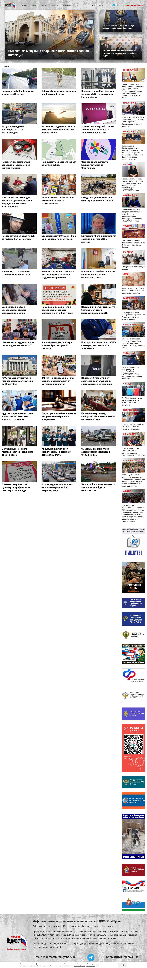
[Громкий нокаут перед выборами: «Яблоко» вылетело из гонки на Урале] (98, 400)
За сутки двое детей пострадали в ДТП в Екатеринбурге (13, 129)
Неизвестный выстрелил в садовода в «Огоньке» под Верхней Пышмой (16, 164)
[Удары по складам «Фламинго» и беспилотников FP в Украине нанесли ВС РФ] (59, 113)
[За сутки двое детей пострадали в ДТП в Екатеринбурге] (19, 113)
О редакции (67, 5)
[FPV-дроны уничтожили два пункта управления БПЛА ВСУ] (98, 184)
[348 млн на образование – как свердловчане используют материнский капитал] (59, 365)
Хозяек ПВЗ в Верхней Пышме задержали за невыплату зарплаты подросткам (97, 129)
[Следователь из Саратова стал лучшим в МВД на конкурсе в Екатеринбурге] (98, 78)
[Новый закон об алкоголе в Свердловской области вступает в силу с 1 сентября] (59, 294)
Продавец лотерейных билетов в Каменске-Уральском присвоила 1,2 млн (98, 274)
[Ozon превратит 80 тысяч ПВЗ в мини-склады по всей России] (59, 223)
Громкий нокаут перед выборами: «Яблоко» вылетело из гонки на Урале (98, 416)
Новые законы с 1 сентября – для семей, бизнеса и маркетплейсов (58, 200)
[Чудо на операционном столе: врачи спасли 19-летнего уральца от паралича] (19, 400)
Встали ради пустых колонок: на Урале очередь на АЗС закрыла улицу (58, 487)
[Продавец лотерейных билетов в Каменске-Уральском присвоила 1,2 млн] (98, 258)
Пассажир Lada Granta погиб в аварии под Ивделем (18, 92)
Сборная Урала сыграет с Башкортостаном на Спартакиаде (94, 164)
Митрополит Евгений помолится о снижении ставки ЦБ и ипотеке (98, 238)
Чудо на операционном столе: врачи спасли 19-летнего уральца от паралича (18, 416)
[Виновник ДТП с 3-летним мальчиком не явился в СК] (19, 258)
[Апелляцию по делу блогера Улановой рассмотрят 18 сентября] (59, 329)
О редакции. (107, 926)
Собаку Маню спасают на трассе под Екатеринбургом (59, 92)
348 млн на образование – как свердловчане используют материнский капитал (58, 380)
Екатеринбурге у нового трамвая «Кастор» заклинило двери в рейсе (17, 451)
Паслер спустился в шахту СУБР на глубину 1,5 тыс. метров (19, 237)
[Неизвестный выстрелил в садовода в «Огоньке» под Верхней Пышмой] (19, 149)
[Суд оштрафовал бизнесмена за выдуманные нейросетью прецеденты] (59, 400)
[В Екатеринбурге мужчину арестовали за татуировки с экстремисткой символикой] (98, 365)
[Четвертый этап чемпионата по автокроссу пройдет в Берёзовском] (98, 471)
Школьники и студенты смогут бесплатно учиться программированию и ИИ (98, 309)
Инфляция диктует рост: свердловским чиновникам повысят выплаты (56, 451)
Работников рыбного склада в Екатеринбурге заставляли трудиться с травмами (58, 274)
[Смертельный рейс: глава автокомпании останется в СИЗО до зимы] (98, 436)
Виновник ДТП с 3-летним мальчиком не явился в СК (16, 273)
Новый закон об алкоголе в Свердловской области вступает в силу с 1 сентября (57, 309)
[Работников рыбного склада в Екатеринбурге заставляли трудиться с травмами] (59, 258)
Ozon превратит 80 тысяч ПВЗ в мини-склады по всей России (59, 237)
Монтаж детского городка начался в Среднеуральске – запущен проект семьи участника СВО (17, 202)
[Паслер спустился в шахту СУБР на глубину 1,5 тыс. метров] (19, 223)
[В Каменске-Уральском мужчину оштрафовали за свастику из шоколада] (19, 471)
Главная (24, 5)
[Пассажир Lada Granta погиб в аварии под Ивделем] (19, 78)
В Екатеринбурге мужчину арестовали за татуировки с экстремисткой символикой (96, 380)
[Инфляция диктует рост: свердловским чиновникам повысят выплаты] (59, 436)
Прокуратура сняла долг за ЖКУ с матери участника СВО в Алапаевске (98, 345)
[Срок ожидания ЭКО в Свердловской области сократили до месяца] (19, 294)
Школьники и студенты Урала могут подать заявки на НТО (18, 344)
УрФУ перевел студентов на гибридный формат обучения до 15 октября (17, 380)
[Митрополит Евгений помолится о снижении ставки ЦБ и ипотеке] (98, 223)
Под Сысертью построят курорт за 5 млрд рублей (59, 163)
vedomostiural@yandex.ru (59, 957)
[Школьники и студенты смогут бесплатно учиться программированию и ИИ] (98, 294)
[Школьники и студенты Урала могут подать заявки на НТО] (19, 329)
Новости (34, 5)
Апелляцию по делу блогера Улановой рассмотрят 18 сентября (57, 345)
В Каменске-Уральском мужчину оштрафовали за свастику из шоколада (16, 487)
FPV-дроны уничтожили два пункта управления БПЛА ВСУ (97, 199)
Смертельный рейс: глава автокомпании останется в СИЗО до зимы (95, 451)
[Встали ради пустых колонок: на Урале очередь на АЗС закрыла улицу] (59, 471)
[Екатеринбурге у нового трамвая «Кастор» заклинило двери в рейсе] (19, 436)
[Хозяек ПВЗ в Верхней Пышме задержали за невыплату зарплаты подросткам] (98, 113)
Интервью (55, 5)
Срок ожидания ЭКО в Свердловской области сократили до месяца (14, 309)
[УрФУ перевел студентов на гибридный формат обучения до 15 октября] (19, 365)
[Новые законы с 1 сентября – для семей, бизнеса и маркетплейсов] (59, 184)
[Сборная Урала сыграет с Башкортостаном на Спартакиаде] (98, 149)
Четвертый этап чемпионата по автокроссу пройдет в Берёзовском (98, 487)
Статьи (44, 5)
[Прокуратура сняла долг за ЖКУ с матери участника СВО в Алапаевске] (98, 329)
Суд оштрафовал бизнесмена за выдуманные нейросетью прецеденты (59, 416)
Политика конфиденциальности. (84, 926)
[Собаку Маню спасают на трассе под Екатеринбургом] (59, 78)
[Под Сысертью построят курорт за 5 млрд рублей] (59, 149)
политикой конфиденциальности (84, 966)
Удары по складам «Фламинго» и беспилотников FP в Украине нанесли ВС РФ (58, 129)
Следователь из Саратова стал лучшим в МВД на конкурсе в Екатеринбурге (98, 93)
